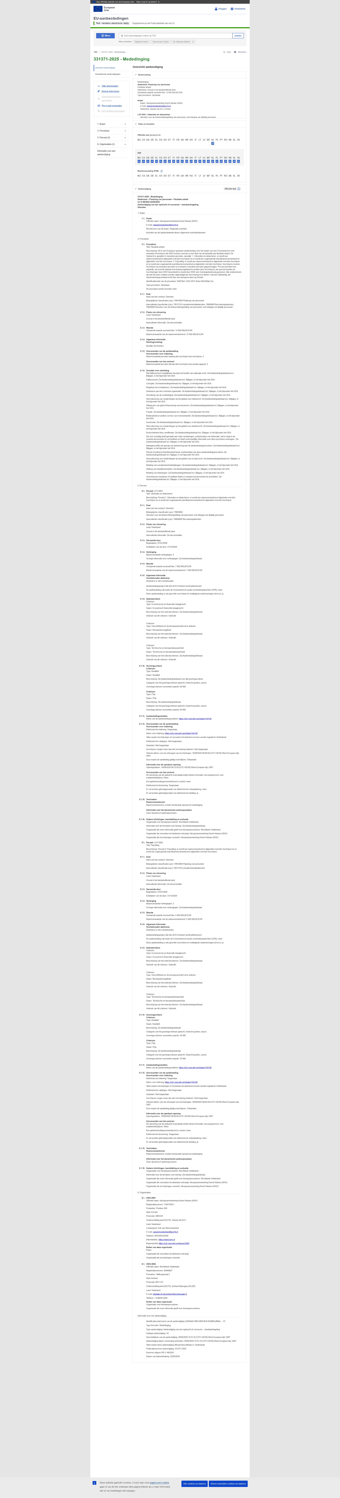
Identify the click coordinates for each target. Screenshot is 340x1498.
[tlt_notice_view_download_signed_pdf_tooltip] (212, 143)
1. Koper (101, 124)
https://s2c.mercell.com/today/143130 (195, 719)
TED (95, 52)
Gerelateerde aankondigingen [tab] (107, 74)
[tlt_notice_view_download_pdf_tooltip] (139, 161)
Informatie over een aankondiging (106, 153)
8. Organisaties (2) (106, 144)
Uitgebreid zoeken (141, 42)
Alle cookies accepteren (194, 1484)
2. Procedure (103, 131)
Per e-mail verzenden (112, 106)
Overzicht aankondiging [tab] (105, 68)
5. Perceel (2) (103, 137)
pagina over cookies (159, 1483)
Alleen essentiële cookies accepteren (228, 1484)
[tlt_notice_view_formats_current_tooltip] (238, 189)
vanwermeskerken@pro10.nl (159, 106)
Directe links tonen (110, 91)
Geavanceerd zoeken (160, 42)
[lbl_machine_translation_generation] (161, 171)
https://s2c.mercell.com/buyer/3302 (174, 1243)
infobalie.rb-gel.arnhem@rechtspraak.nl (170, 1294)
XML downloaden (110, 86)
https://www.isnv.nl (167, 1239)
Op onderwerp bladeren (182, 42)
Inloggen (222, 9)
